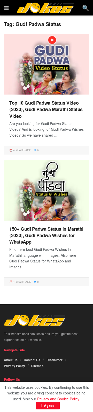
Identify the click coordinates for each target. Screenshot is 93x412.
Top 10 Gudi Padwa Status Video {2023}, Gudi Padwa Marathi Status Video (46, 109)
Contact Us (32, 359)
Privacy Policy (14, 365)
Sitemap (37, 365)
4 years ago (21, 150)
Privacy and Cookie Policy (58, 398)
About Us (11, 359)
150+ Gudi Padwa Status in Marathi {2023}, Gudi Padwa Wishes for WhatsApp (46, 235)
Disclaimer (55, 359)
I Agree (48, 405)
